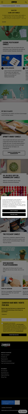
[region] (14, 207)
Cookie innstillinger (14, 210)
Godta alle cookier (14, 214)
